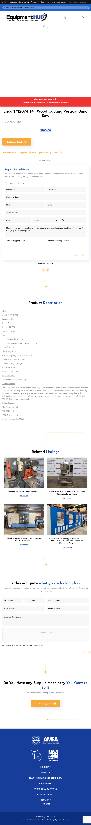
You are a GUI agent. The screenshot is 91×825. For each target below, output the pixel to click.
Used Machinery (44, 794)
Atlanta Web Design (48, 820)
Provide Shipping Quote (16, 240)
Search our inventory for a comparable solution (46, 102)
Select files (46, 637)
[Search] (88, 8)
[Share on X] (48, 270)
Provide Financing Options (58, 240)
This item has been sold (45, 99)
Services (45, 773)
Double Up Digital (63, 820)
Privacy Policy (40, 817)
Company (44, 767)
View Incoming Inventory (79, 2)
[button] (42, 804)
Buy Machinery (45, 784)
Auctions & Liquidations (45, 789)
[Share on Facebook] (43, 270)
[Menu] (63, 17)
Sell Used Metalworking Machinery (45, 778)
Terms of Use (50, 817)
